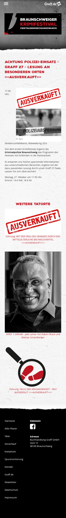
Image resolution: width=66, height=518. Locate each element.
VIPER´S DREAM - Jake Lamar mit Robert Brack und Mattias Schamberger (33, 336)
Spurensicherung (14, 459)
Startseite (10, 420)
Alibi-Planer (11, 428)
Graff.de (9, 474)
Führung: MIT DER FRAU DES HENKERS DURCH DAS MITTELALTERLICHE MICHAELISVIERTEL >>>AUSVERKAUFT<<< (33, 239)
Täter (7, 436)
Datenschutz (11, 489)
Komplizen (10, 451)
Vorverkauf (10, 443)
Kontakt (9, 466)
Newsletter (10, 482)
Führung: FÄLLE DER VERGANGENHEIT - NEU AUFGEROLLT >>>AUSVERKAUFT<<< (33, 391)
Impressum (11, 497)
